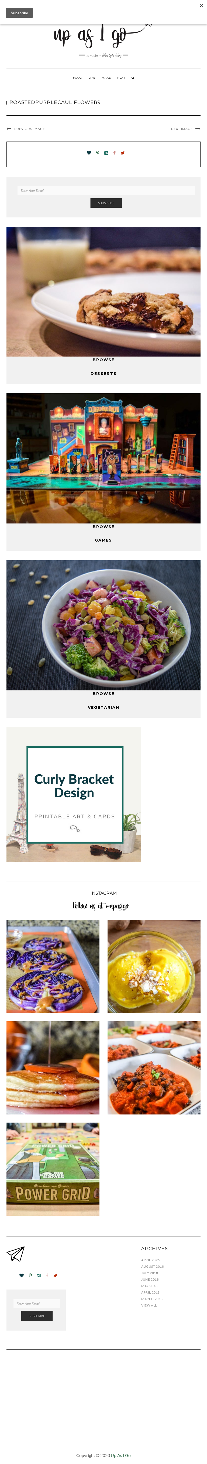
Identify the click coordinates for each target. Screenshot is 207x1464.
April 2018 (150, 1292)
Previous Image (29, 129)
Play (121, 77)
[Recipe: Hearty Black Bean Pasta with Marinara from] (154, 1067)
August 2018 (152, 1266)
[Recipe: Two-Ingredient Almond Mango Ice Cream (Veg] (154, 966)
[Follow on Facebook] (114, 153)
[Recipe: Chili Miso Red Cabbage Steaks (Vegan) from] (52, 966)
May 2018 (149, 1286)
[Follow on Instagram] (106, 153)
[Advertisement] (103, 1405)
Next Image (182, 129)
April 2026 (150, 1260)
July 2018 (149, 1273)
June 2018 (150, 1279)
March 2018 (152, 1299)
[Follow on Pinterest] (97, 153)
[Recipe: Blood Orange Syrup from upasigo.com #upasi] (52, 1067)
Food (77, 77)
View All (149, 1305)
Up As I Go (121, 1455)
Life (91, 77)
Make (106, 77)
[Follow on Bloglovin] (89, 153)
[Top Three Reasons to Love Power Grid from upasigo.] (52, 1169)
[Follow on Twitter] (123, 153)
